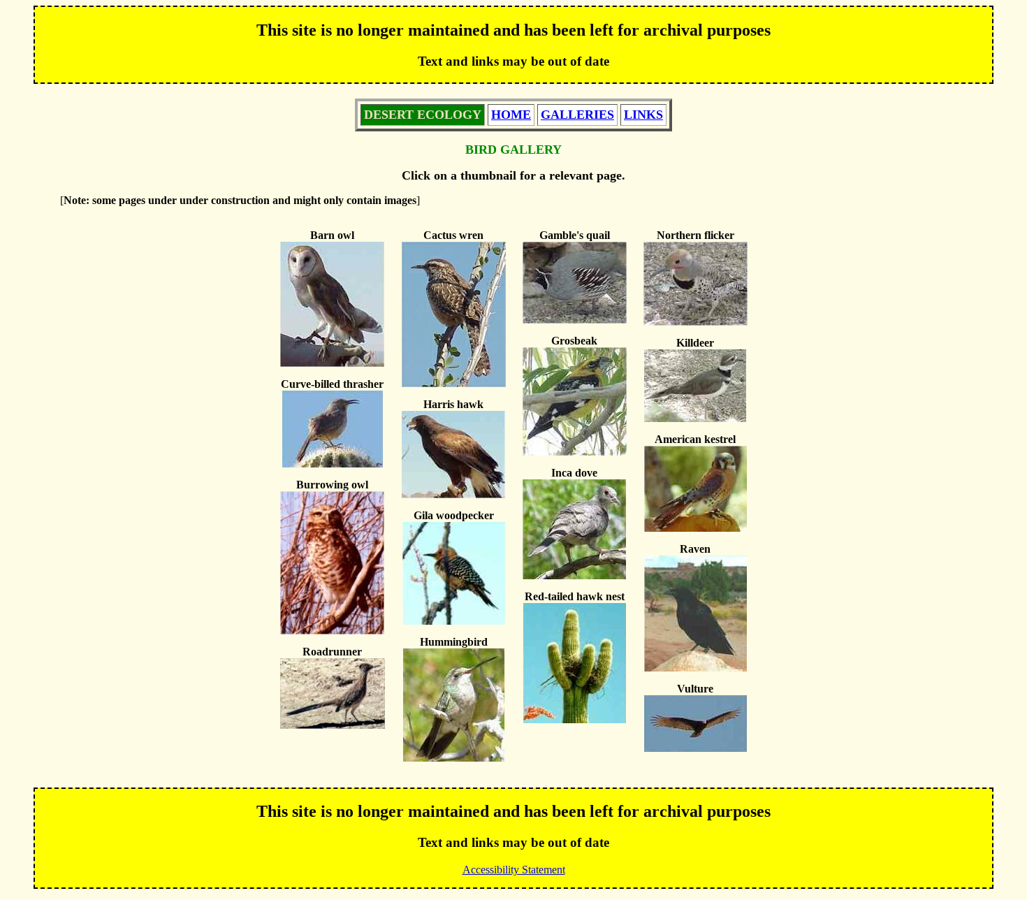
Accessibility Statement (513, 870)
